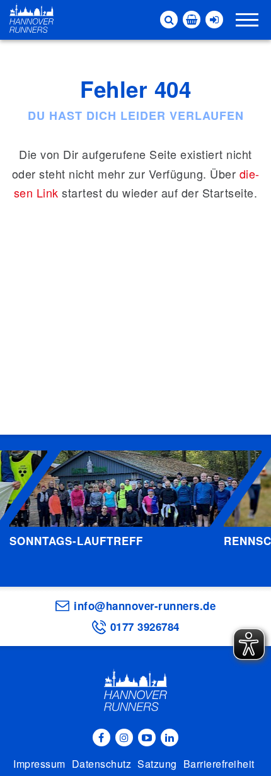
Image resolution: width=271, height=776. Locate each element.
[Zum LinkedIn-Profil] (169, 737)
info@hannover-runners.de (145, 605)
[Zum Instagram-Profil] (124, 737)
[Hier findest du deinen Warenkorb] (191, 19)
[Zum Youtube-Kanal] (147, 737)
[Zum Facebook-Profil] (101, 737)
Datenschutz (102, 763)
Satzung (157, 763)
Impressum (39, 763)
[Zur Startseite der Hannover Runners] (31, 18)
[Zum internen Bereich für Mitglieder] (214, 19)
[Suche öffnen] (169, 19)
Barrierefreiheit (219, 763)
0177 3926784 (145, 626)
